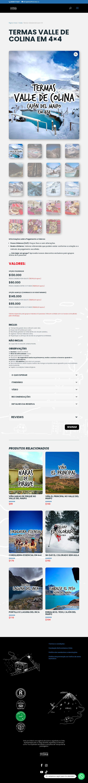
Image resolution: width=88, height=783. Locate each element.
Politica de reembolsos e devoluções (63, 652)
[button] (76, 54)
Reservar (72, 427)
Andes (21, 23)
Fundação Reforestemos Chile (60, 648)
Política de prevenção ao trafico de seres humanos (65, 658)
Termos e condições (57, 644)
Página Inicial (13, 23)
